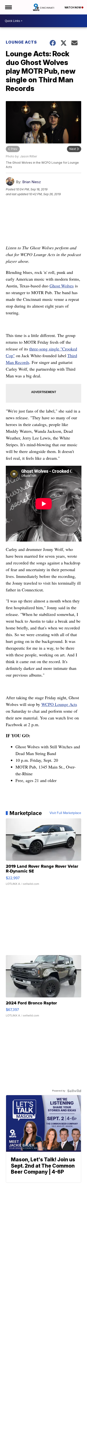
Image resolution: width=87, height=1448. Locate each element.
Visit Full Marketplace (65, 813)
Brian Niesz (31, 182)
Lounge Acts (21, 42)
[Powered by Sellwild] (74, 1090)
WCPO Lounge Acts (59, 704)
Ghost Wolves (62, 286)
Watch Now (73, 7)
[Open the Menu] (8, 7)
